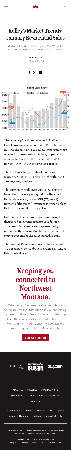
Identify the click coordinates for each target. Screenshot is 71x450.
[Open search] (65, 6)
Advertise (18, 390)
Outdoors (40, 411)
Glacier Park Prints (53, 416)
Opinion (60, 411)
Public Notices (18, 396)
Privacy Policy (50, 433)
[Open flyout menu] (6, 6)
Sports (29, 411)
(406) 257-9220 (55, 443)
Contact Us (54, 396)
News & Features (14, 411)
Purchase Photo (49, 390)
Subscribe (32, 390)
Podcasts (37, 416)
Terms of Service (35, 433)
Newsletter (24, 416)
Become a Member (35, 337)
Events (12, 416)
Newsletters (36, 396)
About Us (35, 402)
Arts (51, 411)
